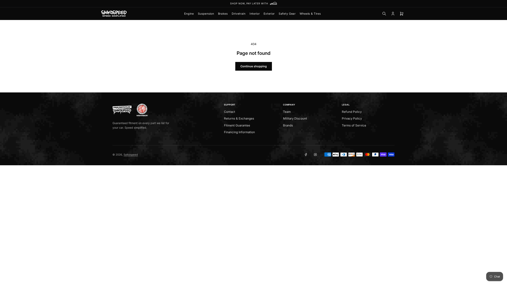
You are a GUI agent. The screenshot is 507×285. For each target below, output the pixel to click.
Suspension (206, 13)
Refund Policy (352, 112)
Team (287, 112)
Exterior (269, 13)
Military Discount (295, 118)
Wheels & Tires (310, 13)
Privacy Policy (352, 118)
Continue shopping (253, 66)
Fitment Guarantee (237, 125)
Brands (288, 125)
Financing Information (239, 132)
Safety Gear (287, 13)
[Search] (384, 13)
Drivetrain (239, 13)
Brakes (223, 13)
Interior (255, 13)
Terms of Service (354, 125)
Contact (229, 112)
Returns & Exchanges (239, 118)
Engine (189, 13)
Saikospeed (131, 154)
